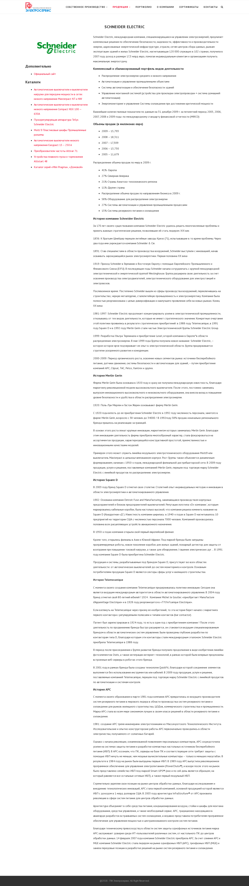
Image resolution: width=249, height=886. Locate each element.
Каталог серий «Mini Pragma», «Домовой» (58, 167)
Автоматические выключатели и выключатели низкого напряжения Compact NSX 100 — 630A (61, 109)
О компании (165, 6)
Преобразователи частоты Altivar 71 (56, 151)
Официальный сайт (45, 74)
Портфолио (144, 6)
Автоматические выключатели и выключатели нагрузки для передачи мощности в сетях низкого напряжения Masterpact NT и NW (61, 94)
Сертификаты (189, 6)
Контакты (211, 6)
